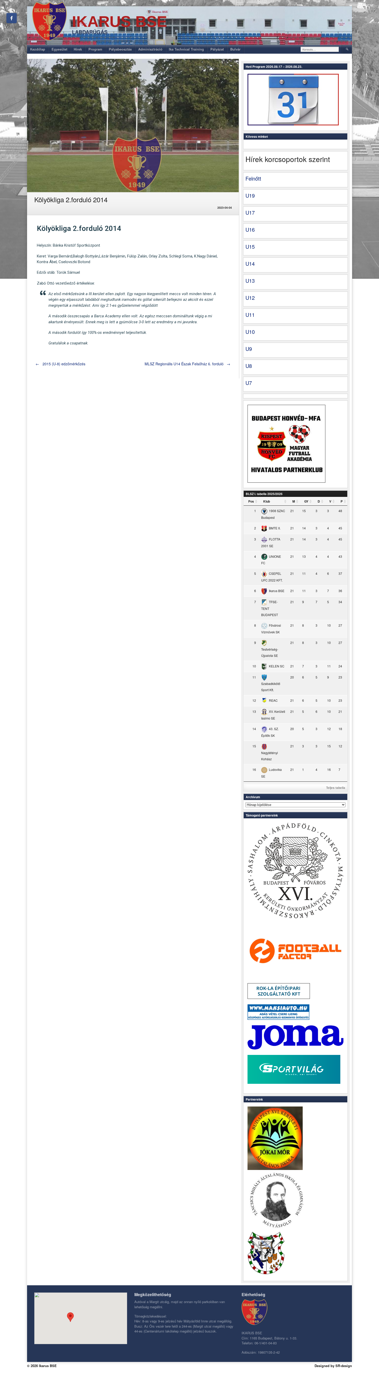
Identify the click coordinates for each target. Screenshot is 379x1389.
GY (306, 501)
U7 (248, 382)
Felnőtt (253, 178)
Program (95, 49)
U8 (248, 365)
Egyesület (59, 49)
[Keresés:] (320, 49)
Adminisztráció (150, 49)
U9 (248, 348)
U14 (250, 263)
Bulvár (235, 49)
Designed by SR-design (333, 1365)
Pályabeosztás (120, 49)
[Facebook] (11, 18)
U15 (250, 246)
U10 (250, 331)
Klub (266, 501)
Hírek (78, 49)
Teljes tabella (335, 787)
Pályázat (217, 49)
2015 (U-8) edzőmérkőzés (60, 363)
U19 (250, 195)
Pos (251, 501)
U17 (250, 212)
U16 (250, 229)
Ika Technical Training (186, 49)
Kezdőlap (37, 49)
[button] (70, 1317)
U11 (250, 314)
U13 (250, 280)
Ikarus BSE (119, 21)
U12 (250, 297)
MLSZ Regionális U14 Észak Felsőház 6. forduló (187, 363)
